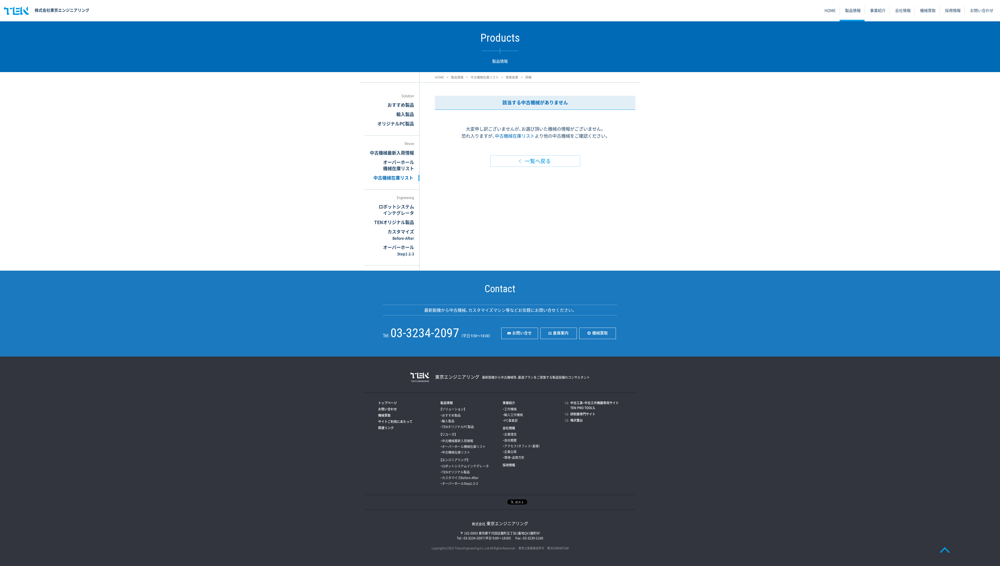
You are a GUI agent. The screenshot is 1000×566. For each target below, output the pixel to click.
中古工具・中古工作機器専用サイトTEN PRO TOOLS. (594, 405)
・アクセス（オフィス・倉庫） (521, 446)
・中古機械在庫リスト (455, 452)
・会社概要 (510, 440)
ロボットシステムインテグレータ (396, 209)
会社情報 (903, 10)
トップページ (387, 402)
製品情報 (853, 10)
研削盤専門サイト (582, 414)
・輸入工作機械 (513, 414)
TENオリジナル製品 (394, 222)
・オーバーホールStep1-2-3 (459, 483)
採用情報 (953, 10)
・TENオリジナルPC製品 (457, 426)
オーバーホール (398, 250)
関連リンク (386, 427)
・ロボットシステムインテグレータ (464, 466)
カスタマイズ (401, 234)
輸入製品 (405, 114)
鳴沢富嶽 (576, 420)
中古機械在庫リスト (485, 77)
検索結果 (512, 77)
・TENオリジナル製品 (455, 472)
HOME (830, 10)
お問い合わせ (981, 10)
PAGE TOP (945, 549)
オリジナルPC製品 (395, 123)
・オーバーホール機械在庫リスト (463, 446)
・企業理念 (510, 434)
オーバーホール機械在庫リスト (398, 165)
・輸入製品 (447, 421)
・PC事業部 (510, 420)
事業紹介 (878, 10)
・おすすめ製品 (450, 415)
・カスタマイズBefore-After (459, 477)
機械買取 (928, 10)
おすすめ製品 (401, 104)
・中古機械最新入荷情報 (456, 440)
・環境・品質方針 (513, 457)
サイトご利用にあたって (395, 421)
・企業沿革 (510, 451)
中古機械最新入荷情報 (392, 152)
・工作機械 (510, 409)
